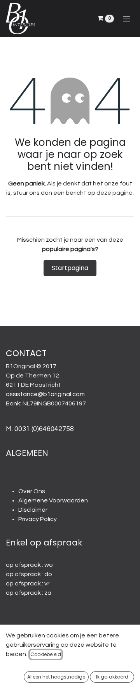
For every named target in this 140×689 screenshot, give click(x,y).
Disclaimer (32, 510)
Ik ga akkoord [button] (112, 676)
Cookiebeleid (45, 654)
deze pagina (114, 193)
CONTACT (26, 353)
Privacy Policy (37, 519)
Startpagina (70, 267)
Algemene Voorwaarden (53, 500)
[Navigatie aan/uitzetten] (126, 18)
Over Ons (31, 491)
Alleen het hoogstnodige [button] (56, 676)
